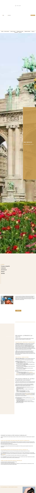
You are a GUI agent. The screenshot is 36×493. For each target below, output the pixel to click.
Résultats (33, 31)
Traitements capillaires (20, 31)
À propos (2, 31)
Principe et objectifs (5, 266)
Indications (3, 268)
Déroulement (4, 269)
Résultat (3, 273)
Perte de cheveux (6, 31)
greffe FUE (31, 397)
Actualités (20, 32)
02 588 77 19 (9, 15)
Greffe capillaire (12, 31)
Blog (3, 15)
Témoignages (16, 32)
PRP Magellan (3, 454)
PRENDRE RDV (33, 15)
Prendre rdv (18, 310)
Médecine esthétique (27, 31)
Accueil (24, 144)
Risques (3, 271)
